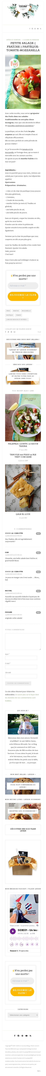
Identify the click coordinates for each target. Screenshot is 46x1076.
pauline (8, 612)
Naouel (8, 591)
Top (38, 1071)
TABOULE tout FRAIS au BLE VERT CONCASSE (23, 456)
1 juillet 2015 (10, 329)
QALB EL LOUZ (23, 514)
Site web (8, 672)
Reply (38, 533)
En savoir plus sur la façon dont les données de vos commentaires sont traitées (22, 697)
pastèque (9, 315)
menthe (16, 311)
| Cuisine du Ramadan (31, 40)
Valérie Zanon (25, 329)
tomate (18, 315)
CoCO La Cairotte (14, 533)
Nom (7, 654)
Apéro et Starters (14, 40)
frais (8, 311)
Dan (7, 552)
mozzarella (26, 311)
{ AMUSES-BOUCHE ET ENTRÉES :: (17, 319)
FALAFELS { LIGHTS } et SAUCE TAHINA (23, 445)
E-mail (7, 663)
